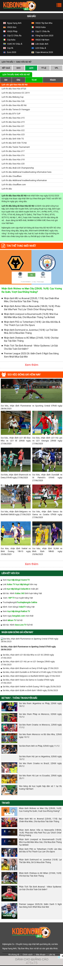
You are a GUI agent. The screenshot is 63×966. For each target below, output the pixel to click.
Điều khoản (41, 954)
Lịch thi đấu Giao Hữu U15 (13, 118)
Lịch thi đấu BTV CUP (11, 114)
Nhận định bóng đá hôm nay (17, 632)
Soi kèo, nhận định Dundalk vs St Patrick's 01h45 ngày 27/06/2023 (47, 477)
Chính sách (27, 954)
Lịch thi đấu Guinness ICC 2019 (16, 93)
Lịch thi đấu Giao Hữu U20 (13, 164)
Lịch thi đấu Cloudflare (11, 176)
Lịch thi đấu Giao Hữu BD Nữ (14, 105)
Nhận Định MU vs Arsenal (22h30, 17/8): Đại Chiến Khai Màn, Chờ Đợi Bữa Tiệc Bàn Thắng (31, 300)
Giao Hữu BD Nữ (23, 62)
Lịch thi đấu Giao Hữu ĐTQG (14, 89)
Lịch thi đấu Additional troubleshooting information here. (27, 172)
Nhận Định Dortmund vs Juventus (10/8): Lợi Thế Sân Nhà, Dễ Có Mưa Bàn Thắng (31, 331)
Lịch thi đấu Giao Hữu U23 (13, 134)
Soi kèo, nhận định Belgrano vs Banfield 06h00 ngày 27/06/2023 (16, 513)
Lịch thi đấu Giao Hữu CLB (13, 101)
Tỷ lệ (43, 68)
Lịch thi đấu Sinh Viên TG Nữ (14, 143)
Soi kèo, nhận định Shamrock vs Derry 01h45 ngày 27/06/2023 (16, 476)
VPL (56, 68)
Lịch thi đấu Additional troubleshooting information (24, 180)
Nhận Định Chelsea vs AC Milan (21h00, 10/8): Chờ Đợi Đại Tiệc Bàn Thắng (31, 339)
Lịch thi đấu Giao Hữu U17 (13, 151)
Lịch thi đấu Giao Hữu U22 (13, 130)
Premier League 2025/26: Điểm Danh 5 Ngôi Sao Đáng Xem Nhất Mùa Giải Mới (31, 355)
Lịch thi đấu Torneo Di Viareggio (16, 109)
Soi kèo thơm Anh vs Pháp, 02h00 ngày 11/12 (39, 746)
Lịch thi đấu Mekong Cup (12, 97)
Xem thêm (31, 364)
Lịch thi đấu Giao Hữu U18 (13, 159)
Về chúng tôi (13, 954)
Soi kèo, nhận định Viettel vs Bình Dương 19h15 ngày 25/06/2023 (16, 551)
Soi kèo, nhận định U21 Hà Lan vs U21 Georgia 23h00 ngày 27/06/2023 (47, 441)
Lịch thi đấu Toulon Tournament (16, 147)
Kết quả (6, 68)
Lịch (31, 68)
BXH (19, 68)
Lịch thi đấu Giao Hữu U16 (13, 155)
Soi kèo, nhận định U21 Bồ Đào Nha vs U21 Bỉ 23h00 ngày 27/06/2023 (16, 441)
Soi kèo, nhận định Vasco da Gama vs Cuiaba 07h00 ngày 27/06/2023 (47, 514)
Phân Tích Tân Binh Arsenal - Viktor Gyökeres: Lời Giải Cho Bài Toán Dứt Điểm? (31, 347)
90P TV (11, 598)
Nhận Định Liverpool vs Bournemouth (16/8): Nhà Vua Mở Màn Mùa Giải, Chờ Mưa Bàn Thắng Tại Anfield (31, 316)
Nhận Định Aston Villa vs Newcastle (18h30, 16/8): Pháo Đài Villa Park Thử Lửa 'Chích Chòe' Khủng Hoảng (32, 308)
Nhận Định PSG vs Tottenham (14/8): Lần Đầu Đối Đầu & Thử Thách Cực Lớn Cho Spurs (32, 323)
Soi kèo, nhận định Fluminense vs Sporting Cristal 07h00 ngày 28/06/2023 (31, 407)
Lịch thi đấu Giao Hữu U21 (13, 126)
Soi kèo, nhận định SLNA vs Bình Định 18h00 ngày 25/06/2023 (47, 551)
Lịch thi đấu (7, 62)
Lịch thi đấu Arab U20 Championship (18, 168)
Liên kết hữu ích (10, 573)
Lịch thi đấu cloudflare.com (14, 184)
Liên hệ (52, 954)
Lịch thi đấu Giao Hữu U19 (13, 122)
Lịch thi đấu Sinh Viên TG (13, 139)
